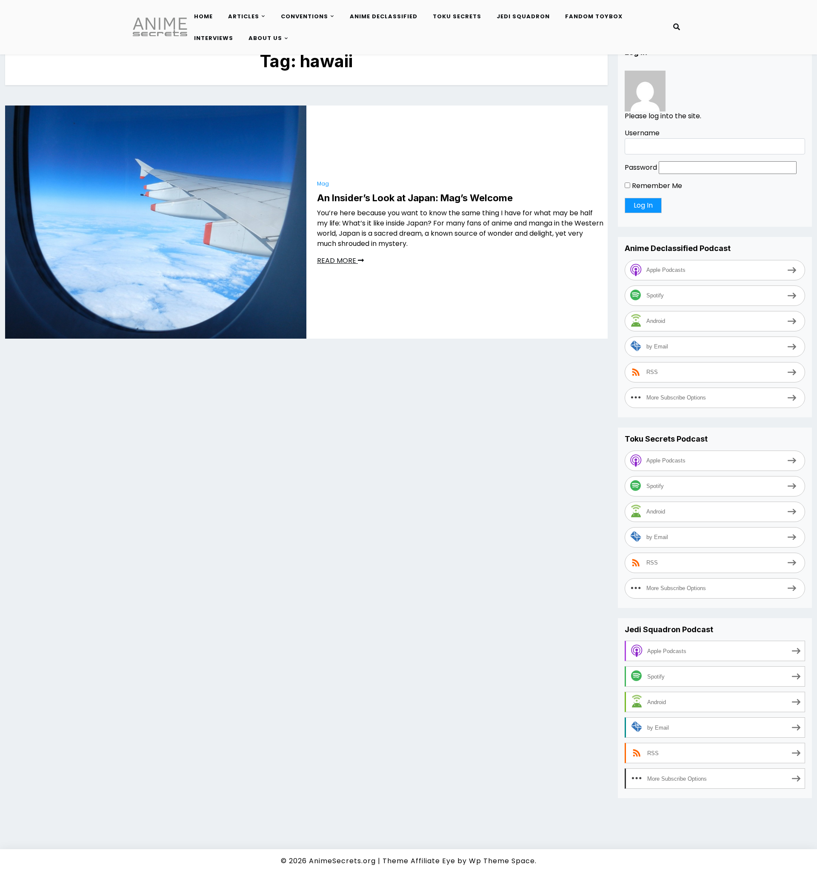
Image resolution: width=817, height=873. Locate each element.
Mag (323, 183)
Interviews (213, 38)
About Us (265, 38)
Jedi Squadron (523, 16)
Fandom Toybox (594, 16)
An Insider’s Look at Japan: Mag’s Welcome (415, 197)
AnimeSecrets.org (342, 861)
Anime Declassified (383, 16)
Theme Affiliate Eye (419, 861)
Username (642, 133)
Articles (243, 16)
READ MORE (337, 260)
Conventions (304, 16)
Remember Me (656, 186)
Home (203, 16)
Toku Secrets (457, 16)
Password (641, 168)
